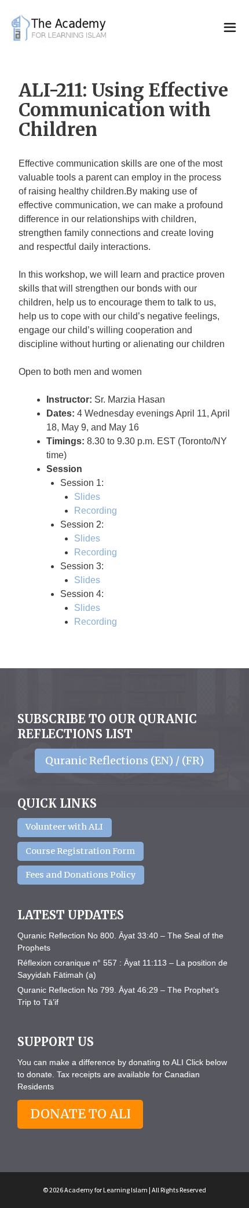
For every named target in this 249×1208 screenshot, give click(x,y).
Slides (87, 497)
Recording (95, 510)
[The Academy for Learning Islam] (59, 27)
